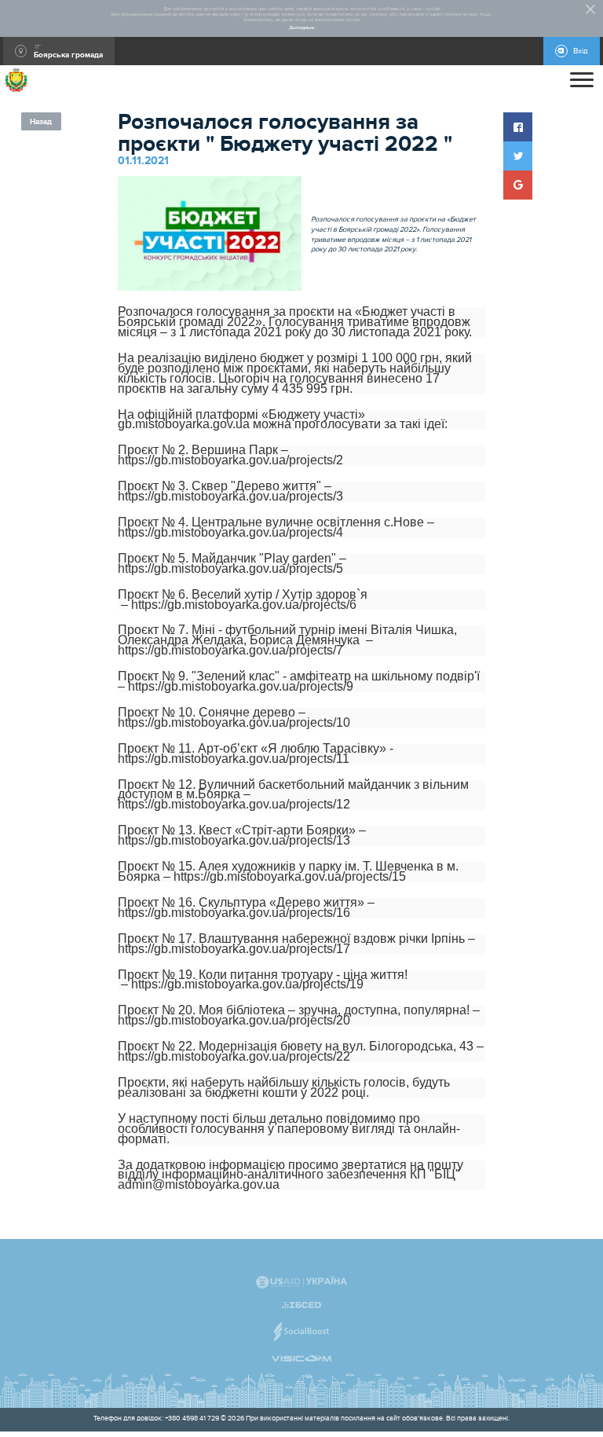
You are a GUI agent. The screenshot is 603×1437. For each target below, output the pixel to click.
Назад (41, 121)
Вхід (580, 51)
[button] (517, 126)
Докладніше (301, 28)
